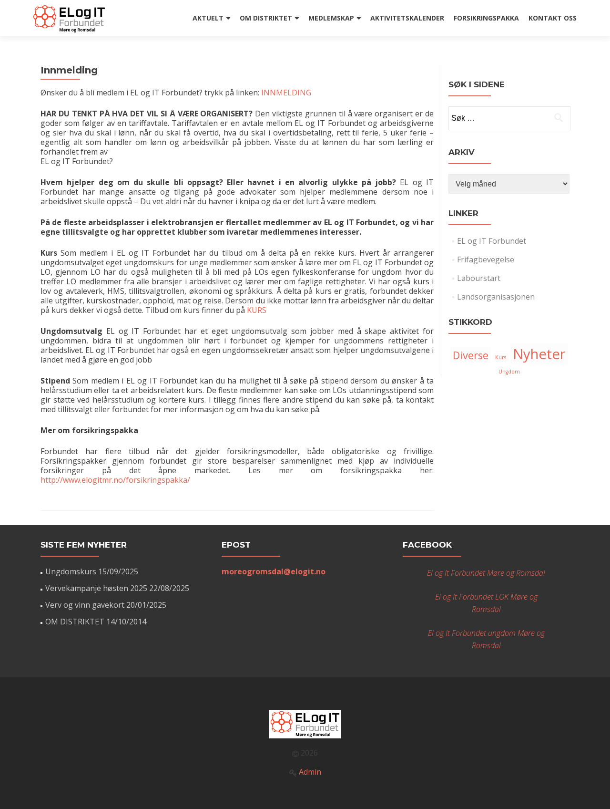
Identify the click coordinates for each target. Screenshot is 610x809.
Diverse (470, 355)
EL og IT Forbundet (491, 241)
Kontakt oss (553, 17)
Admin (310, 772)
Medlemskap (331, 17)
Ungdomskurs (70, 571)
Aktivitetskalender (407, 17)
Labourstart (478, 278)
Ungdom (509, 371)
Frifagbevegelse (485, 259)
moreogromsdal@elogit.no (273, 571)
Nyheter (539, 353)
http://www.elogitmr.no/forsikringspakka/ (115, 480)
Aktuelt (208, 17)
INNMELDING (285, 92)
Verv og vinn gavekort (84, 605)
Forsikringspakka (486, 17)
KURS (256, 310)
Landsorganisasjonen (496, 296)
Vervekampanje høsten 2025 (96, 588)
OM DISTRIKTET (74, 621)
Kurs (500, 357)
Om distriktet (266, 17)
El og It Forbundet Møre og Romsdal (486, 573)
